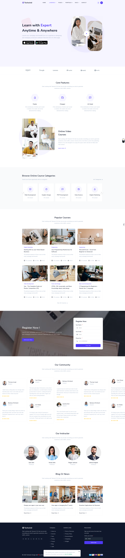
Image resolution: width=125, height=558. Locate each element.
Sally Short (58, 277)
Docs (76, 2)
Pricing (53, 539)
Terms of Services (69, 531)
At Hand (90, 104)
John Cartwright (32, 277)
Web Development (35, 195)
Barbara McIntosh (13, 403)
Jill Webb (38, 405)
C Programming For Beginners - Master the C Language (88, 287)
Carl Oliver (38, 380)
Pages (60, 2)
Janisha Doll (65, 404)
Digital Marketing (99, 195)
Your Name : (79, 325)
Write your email (88, 536)
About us (53, 531)
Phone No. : (79, 338)
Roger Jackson (73, 462)
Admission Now (28, 340)
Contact (84, 2)
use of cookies (68, 554)
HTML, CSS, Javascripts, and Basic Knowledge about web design (62, 287)
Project (53, 541)
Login (52, 546)
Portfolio (68, 2)
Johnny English (93, 462)
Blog (52, 544)
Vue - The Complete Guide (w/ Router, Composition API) (33, 287)
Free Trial (88, 345)
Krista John (52, 462)
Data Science (83, 195)
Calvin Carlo (31, 241)
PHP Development (67, 195)
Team (52, 536)
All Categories (97, 179)
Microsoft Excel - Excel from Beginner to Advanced (87, 251)
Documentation (69, 536)
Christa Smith (58, 241)
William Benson (87, 277)
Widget (67, 541)
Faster (35, 104)
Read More (27, 513)
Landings (52, 2)
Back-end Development (85, 284)
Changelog (67, 539)
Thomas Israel (12, 382)
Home (44, 2)
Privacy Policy (68, 534)
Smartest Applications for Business (89, 505)
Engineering (54, 247)
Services (53, 534)
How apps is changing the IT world (62, 505)
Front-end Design (56, 284)
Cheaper (62, 104)
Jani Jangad (86, 241)
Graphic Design (51, 195)
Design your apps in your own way (34, 505)
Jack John (31, 462)
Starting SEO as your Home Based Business (34, 251)
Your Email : (79, 331)
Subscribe (93, 542)
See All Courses (61, 303)
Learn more (61, 148)
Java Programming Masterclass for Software (62, 251)
